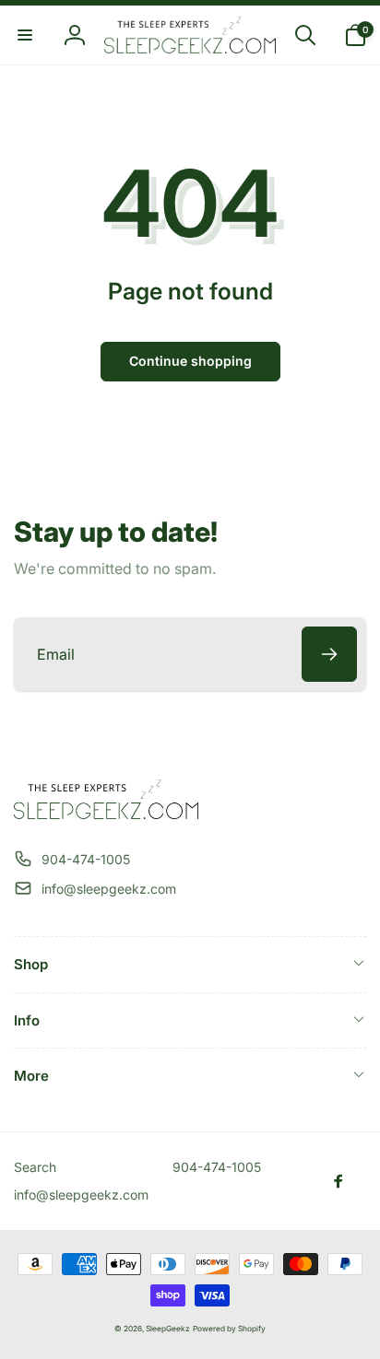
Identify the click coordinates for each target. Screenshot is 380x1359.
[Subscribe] (329, 654)
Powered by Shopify (229, 1328)
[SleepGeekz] (106, 813)
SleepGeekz (168, 1328)
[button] (25, 35)
